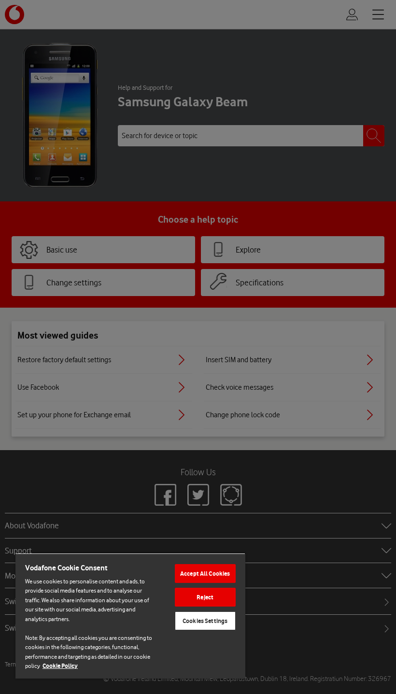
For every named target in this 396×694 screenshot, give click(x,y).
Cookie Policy (60, 665)
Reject (205, 597)
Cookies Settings (205, 620)
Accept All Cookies (205, 573)
